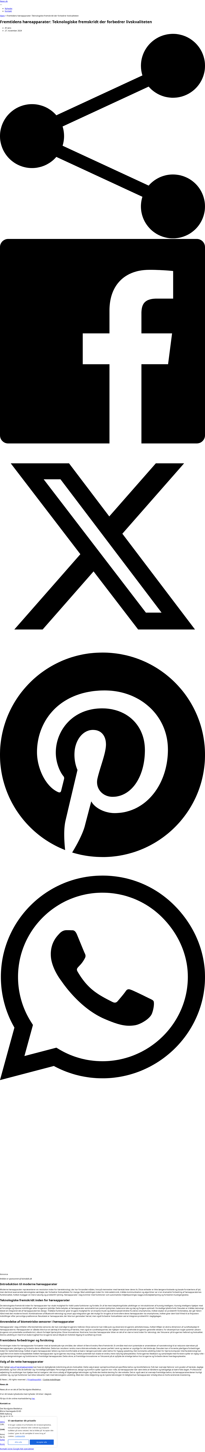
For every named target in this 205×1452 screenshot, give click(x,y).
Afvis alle (18, 1442)
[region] (31, 1432)
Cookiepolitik (20, 1436)
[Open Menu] (1, 4)
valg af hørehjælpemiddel (21, 1367)
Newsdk (4, 1)
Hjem (2, 15)
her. (33, 1398)
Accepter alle (42, 1442)
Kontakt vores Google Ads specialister (17, 1449)
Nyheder (8, 8)
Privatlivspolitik (34, 1379)
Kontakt (8, 11)
